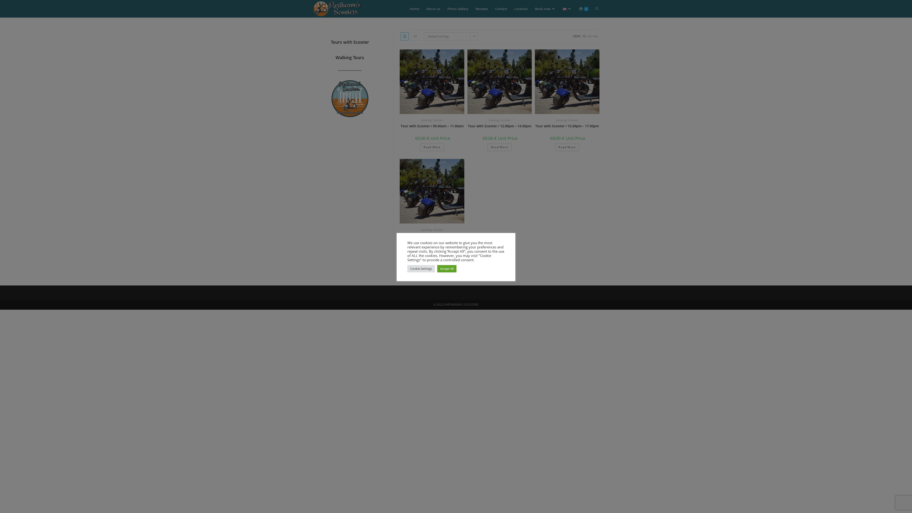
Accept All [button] (447, 268)
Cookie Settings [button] (421, 268)
